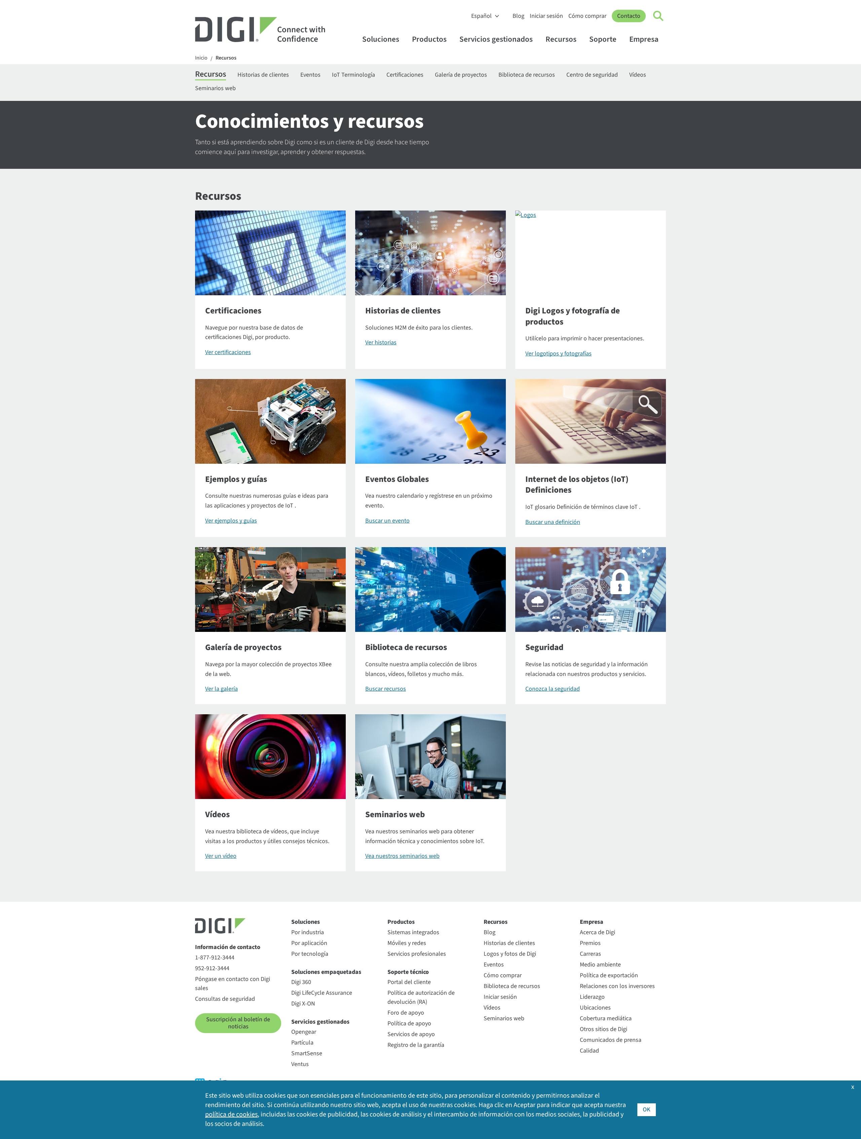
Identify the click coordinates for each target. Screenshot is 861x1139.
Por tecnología (309, 954)
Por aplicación (309, 943)
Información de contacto (227, 947)
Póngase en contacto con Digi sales (232, 983)
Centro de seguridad (592, 75)
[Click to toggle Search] (658, 16)
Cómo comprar (587, 16)
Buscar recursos (385, 689)
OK (646, 1109)
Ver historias (381, 342)
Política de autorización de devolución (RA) (421, 997)
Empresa (644, 39)
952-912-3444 (212, 968)
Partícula (302, 1042)
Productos (429, 39)
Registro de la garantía (415, 1045)
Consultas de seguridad (225, 999)
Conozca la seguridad (552, 689)
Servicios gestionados (496, 39)
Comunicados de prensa (610, 1040)
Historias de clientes (263, 75)
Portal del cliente (409, 982)
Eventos (310, 75)
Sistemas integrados (413, 932)
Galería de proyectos (461, 75)
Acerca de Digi (597, 932)
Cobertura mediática (606, 1018)
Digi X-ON (303, 1003)
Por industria (307, 932)
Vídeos (637, 75)
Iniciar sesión (546, 16)
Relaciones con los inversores (617, 986)
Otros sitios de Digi (603, 1029)
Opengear (303, 1032)
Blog (518, 16)
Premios (590, 943)
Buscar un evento (387, 521)
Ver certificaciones (228, 352)
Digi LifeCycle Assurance (321, 993)
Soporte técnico (408, 972)
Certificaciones (404, 75)
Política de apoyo (409, 1023)
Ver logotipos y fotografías (558, 353)
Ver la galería (221, 689)
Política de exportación (609, 975)
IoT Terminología (353, 75)
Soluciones (380, 39)
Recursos (561, 39)
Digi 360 (301, 982)
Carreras (590, 954)
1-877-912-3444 (214, 957)
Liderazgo (592, 997)
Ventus (300, 1064)
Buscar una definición (552, 522)
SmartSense (306, 1053)
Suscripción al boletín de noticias (238, 1023)
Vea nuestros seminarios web (402, 856)
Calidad (589, 1051)
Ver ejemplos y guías (231, 521)
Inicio (201, 58)
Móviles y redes (406, 943)
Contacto (628, 16)
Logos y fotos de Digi (510, 954)
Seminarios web (215, 88)
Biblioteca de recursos (526, 75)
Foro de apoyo (405, 1013)
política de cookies (231, 1114)
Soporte (602, 39)
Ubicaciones (595, 1007)
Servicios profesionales (416, 954)
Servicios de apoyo (411, 1034)
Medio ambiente (600, 964)
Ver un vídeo (220, 856)
